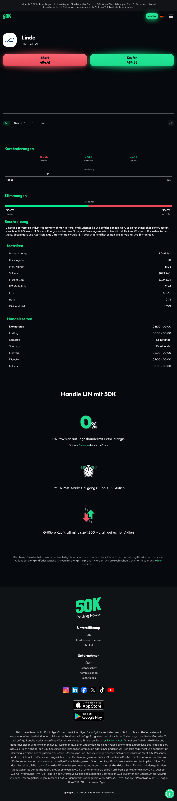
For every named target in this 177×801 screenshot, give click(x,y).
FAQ (88, 635)
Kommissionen (89, 672)
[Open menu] (171, 16)
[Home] (7, 16)
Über (88, 663)
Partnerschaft (88, 668)
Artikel (88, 645)
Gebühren (84, 445)
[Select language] (163, 16)
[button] (170, 794)
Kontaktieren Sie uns (88, 640)
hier (159, 560)
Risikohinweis (115, 740)
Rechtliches (88, 677)
